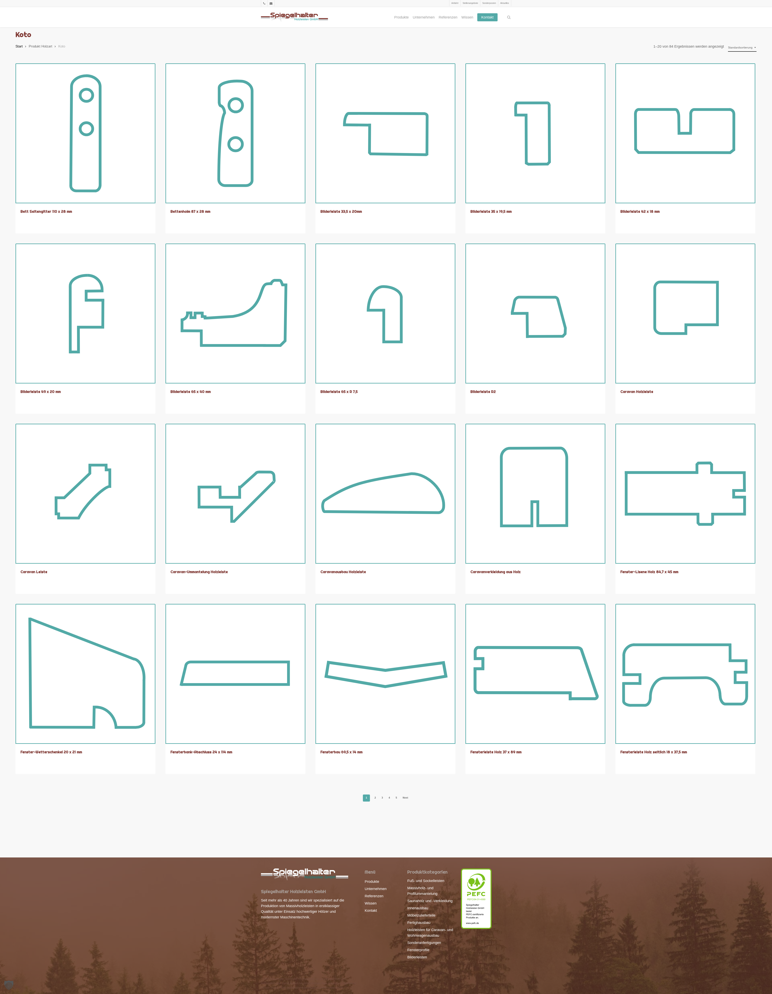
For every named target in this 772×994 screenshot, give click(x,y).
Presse (275, 987)
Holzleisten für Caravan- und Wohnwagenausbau (430, 932)
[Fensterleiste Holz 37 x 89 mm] (535, 674)
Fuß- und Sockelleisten (425, 881)
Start (19, 46)
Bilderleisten (417, 957)
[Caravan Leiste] (85, 494)
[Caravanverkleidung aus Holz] (535, 494)
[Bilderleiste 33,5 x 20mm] (385, 133)
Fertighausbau (418, 923)
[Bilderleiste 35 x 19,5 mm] (535, 133)
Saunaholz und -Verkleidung (430, 901)
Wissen (371, 903)
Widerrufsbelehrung (332, 987)
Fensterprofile (418, 950)
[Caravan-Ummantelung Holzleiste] (235, 494)
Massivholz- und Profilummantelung (422, 891)
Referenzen (374, 896)
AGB (282, 987)
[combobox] (742, 47)
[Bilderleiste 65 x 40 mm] (235, 313)
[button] (9, 985)
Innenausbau (417, 908)
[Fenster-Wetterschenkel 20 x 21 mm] (85, 674)
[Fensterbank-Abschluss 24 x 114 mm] (235, 674)
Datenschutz (349, 983)
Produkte (372, 882)
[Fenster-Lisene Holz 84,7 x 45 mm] (685, 494)
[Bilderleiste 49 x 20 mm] (85, 313)
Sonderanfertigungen (424, 943)
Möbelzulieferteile (421, 915)
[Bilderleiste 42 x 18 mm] (685, 133)
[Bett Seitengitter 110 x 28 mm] (85, 133)
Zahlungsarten (311, 987)
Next (405, 797)
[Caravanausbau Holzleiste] (385, 494)
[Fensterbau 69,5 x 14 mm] (385, 674)
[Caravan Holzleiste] (685, 313)
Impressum (335, 983)
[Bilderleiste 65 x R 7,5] (385, 313)
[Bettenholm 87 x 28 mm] (235, 133)
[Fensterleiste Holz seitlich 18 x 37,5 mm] (685, 674)
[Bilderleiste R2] (535, 313)
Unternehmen (376, 889)
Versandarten (294, 987)
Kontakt (371, 911)
